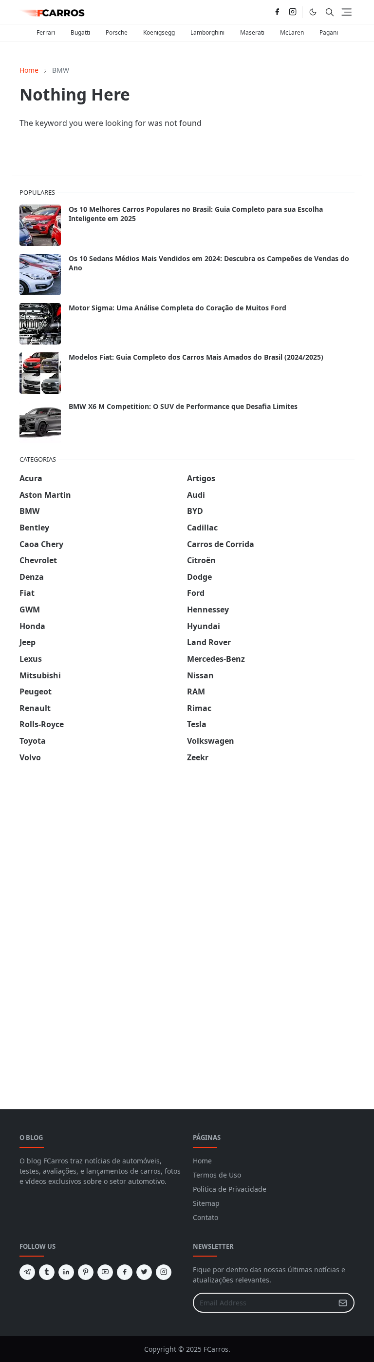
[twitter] (144, 1272)
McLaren (292, 32)
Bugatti (80, 32)
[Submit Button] (343, 1303)
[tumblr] (47, 1272)
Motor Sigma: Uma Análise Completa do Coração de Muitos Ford (177, 307)
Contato (205, 1217)
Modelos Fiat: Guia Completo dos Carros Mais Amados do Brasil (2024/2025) (196, 357)
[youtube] (105, 1272)
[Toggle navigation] (346, 12)
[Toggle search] (329, 12)
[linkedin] (66, 1272)
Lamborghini (207, 32)
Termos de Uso (217, 1174)
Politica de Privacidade (229, 1189)
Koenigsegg (159, 32)
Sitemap (206, 1203)
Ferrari (46, 32)
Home (202, 1160)
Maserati (252, 32)
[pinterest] (86, 1272)
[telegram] (27, 1272)
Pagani (328, 32)
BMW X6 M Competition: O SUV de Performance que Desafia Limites (183, 406)
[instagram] (292, 12)
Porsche (117, 32)
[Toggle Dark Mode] (313, 12)
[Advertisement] (92, 924)
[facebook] (277, 12)
